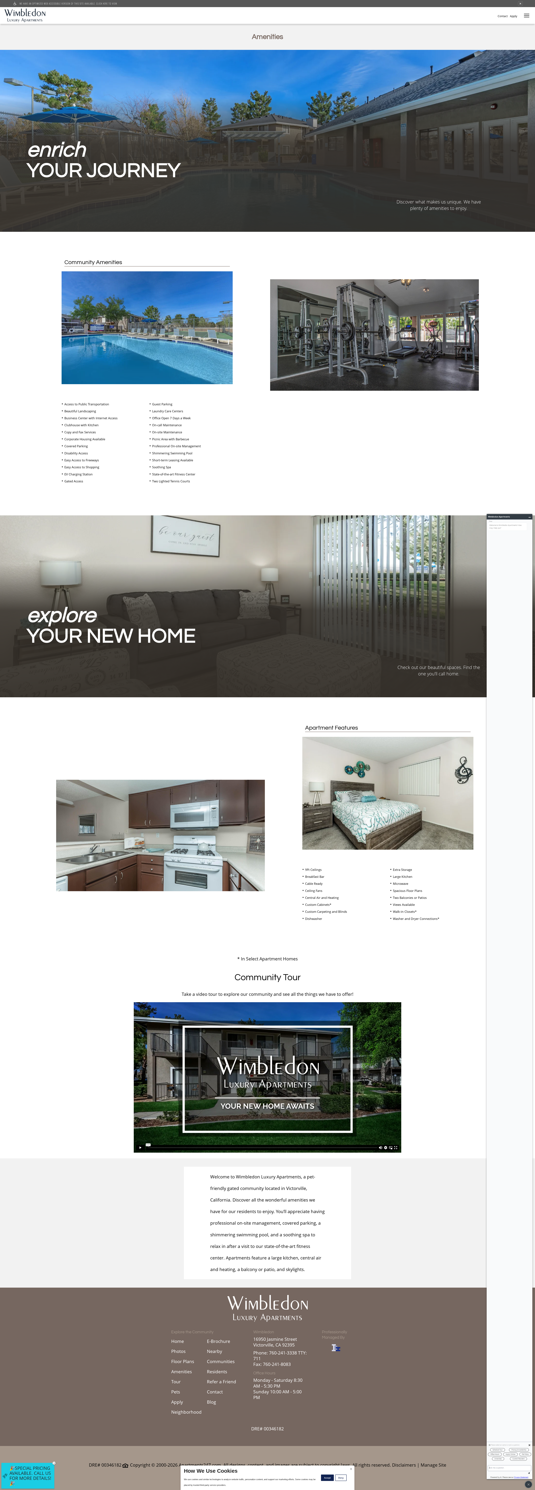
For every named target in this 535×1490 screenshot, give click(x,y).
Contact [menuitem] (215, 1392)
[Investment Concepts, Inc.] (336, 1348)
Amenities (181, 1372)
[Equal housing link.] (125, 1465)
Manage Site (433, 1465)
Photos (178, 1351)
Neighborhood (186, 1412)
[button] (520, 3)
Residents (217, 1372)
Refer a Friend (221, 1382)
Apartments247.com (200, 1465)
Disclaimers (404, 1465)
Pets (175, 1392)
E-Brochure (218, 1341)
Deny (341, 1477)
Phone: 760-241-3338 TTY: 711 (280, 1355)
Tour (176, 1382)
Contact (503, 16)
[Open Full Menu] (526, 16)
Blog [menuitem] (211, 1402)
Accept (327, 1477)
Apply (513, 16)
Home (177, 1341)
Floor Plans (182, 1361)
